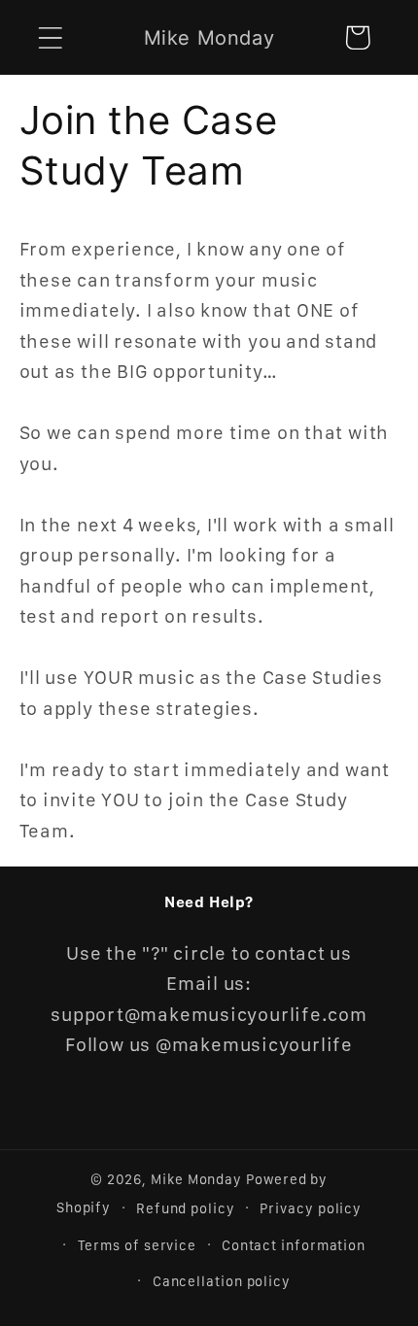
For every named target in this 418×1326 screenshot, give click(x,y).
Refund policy (185, 1208)
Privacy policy (311, 1208)
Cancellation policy (222, 1281)
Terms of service (137, 1245)
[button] (50, 37)
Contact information (294, 1245)
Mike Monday (196, 1179)
